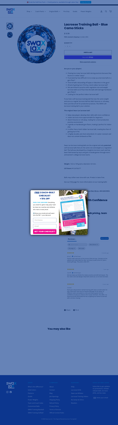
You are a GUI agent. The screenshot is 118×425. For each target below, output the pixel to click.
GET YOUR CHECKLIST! (44, 231)
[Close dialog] (85, 192)
